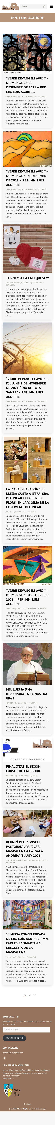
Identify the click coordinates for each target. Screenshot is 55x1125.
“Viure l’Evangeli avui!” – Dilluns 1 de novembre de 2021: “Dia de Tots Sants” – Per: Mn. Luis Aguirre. (27, 388)
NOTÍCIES (24, 283)
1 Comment (10, 863)
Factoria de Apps (40, 1109)
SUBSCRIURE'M (14, 1038)
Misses (8, 512)
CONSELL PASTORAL (13, 860)
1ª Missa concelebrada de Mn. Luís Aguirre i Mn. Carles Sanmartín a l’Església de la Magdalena (27, 943)
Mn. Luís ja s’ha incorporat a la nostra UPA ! (26, 693)
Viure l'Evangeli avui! (13, 96)
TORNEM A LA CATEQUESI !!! (27, 278)
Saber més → (8, 1078)
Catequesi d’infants (13, 283)
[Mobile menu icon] (51, 6)
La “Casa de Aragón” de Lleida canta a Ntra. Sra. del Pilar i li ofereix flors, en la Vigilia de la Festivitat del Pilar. (27, 498)
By (29, 96)
